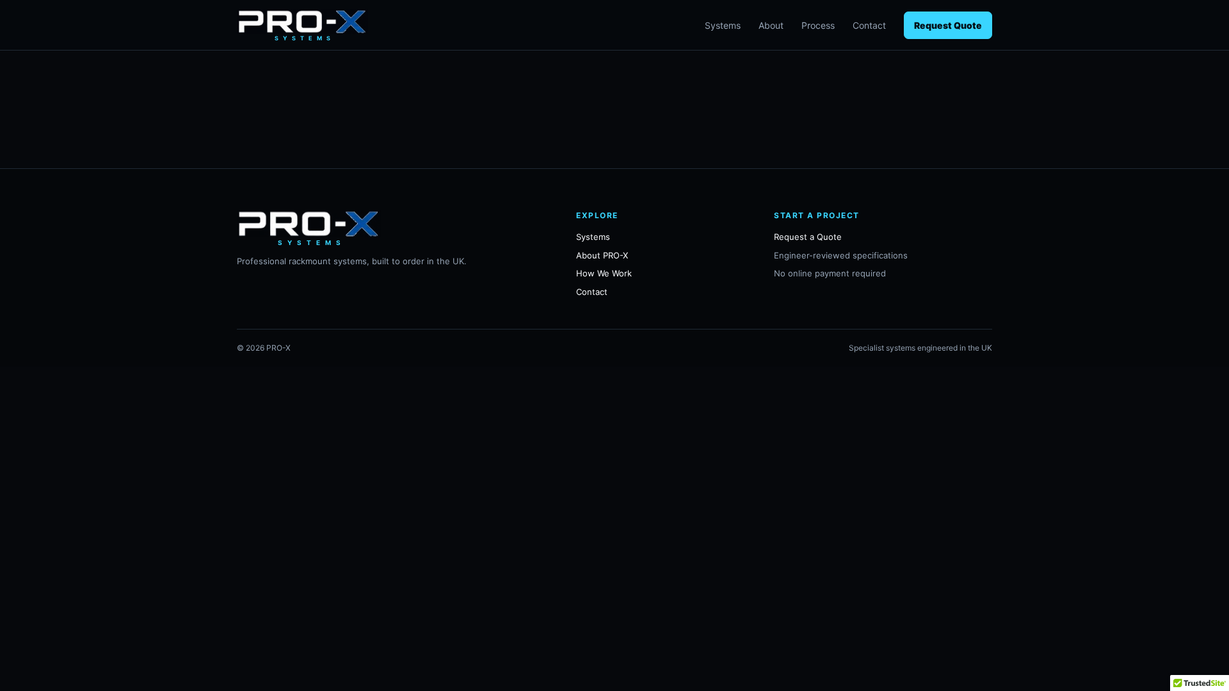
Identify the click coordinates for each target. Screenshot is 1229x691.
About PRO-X (602, 255)
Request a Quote (808, 237)
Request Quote (948, 25)
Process (818, 25)
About (771, 25)
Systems (723, 25)
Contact (869, 25)
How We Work (604, 273)
